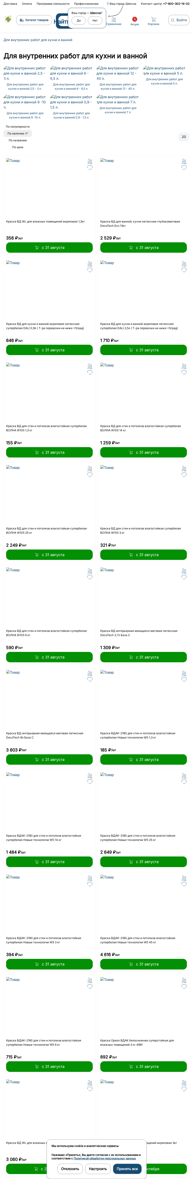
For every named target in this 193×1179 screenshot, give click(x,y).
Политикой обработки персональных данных (105, 1158)
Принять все (127, 1169)
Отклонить (70, 1169)
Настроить (98, 1169)
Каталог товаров (36, 20)
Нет (95, 20)
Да (79, 20)
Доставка (10, 3)
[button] (89, 161)
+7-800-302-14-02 (176, 3)
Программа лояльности (53, 3)
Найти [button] (62, 21)
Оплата (27, 3)
